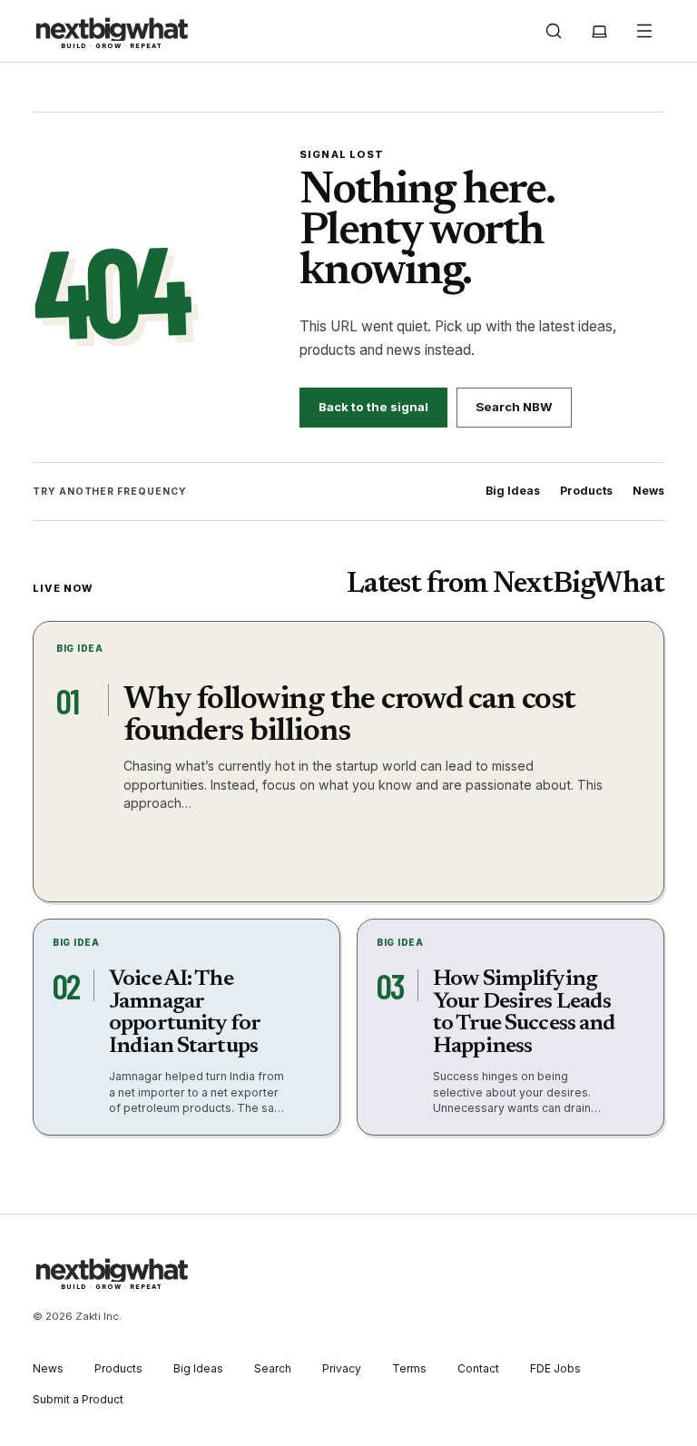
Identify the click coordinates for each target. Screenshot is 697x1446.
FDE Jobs (555, 1368)
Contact (478, 1368)
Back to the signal (373, 406)
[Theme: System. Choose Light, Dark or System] (599, 31)
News (648, 490)
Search (272, 1368)
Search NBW (514, 406)
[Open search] (554, 31)
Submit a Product (78, 1399)
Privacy (341, 1368)
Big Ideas (513, 490)
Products (586, 490)
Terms (409, 1368)
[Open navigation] (644, 31)
